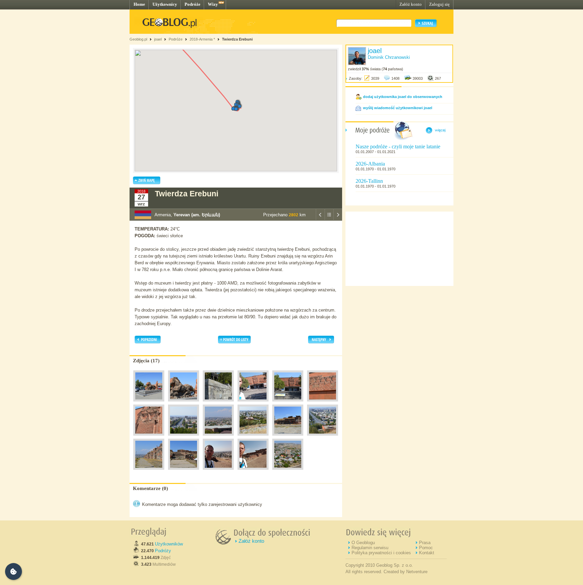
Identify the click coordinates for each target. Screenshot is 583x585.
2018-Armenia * (202, 39)
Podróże (192, 4)
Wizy (213, 4)
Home (139, 4)
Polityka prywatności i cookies (381, 552)
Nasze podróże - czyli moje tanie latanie (398, 146)
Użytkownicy (164, 4)
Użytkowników (169, 543)
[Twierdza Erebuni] (148, 403)
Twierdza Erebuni (237, 39)
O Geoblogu (363, 542)
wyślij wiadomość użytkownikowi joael (397, 108)
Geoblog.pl (138, 39)
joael (158, 39)
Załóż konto (410, 4)
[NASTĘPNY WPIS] (337, 219)
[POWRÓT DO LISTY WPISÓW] (329, 219)
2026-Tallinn (369, 181)
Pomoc (426, 547)
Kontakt (426, 552)
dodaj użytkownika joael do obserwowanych (402, 97)
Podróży (163, 550)
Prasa (425, 542)
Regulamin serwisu (370, 547)
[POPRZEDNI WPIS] (320, 219)
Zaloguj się (439, 4)
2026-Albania (370, 164)
